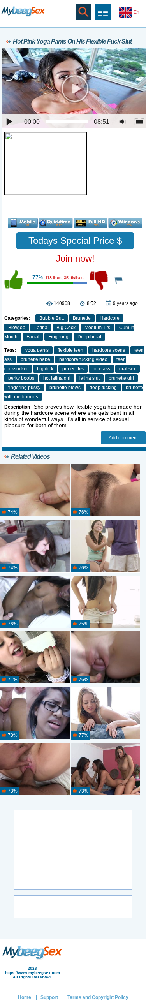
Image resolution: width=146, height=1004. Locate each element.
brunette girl (121, 378)
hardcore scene (108, 350)
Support (49, 997)
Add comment (123, 437)
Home (24, 997)
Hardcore (110, 318)
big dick (45, 369)
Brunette (82, 318)
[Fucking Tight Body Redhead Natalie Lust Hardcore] (106, 657)
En (136, 12)
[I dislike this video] (99, 280)
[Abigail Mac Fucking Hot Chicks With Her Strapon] (106, 769)
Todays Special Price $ (75, 240)
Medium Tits (97, 327)
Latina (40, 327)
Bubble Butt (51, 318)
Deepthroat (89, 337)
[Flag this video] (119, 280)
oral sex (127, 369)
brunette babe (35, 359)
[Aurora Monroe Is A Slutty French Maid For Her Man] (35, 657)
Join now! (75, 258)
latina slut (89, 378)
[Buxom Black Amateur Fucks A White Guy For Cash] (35, 602)
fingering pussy (24, 387)
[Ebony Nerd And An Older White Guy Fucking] (35, 713)
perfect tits (73, 369)
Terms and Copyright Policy (97, 997)
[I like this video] (14, 280)
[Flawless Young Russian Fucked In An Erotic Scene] (106, 602)
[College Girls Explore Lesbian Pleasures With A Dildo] (106, 490)
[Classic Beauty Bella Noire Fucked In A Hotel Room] (35, 769)
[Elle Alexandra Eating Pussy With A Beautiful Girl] (35, 546)
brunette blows (65, 387)
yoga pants (37, 350)
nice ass (101, 369)
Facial (32, 337)
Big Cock (66, 327)
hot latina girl (56, 378)
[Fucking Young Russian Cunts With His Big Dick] (35, 490)
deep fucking (103, 387)
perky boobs (21, 378)
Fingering (58, 337)
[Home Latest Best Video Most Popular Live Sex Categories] (103, 12)
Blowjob (16, 327)
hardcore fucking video (83, 359)
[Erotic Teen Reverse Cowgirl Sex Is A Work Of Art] (106, 713)
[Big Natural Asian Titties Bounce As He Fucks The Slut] (106, 546)
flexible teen (70, 350)
